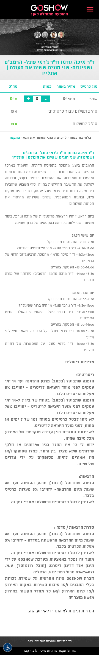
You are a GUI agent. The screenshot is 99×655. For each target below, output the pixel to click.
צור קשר (28, 650)
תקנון (62, 650)
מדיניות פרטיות (46, 650)
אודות (72, 650)
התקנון (15, 137)
